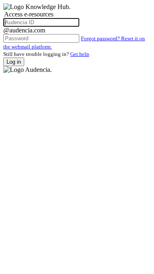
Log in (14, 62)
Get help (79, 54)
